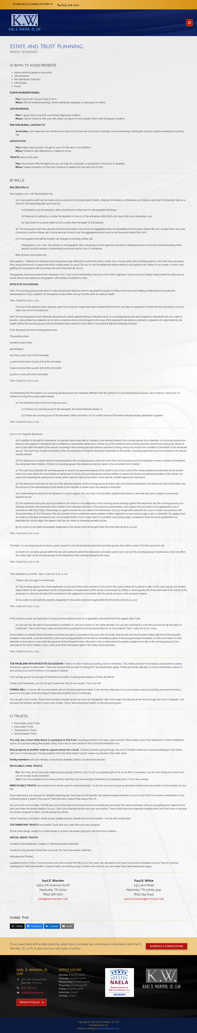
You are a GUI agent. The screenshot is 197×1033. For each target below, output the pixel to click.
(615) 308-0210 (70, 5)
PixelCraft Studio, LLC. (109, 1028)
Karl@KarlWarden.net (32, 992)
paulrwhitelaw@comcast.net (144, 899)
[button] (189, 22)
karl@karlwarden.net (53, 899)
